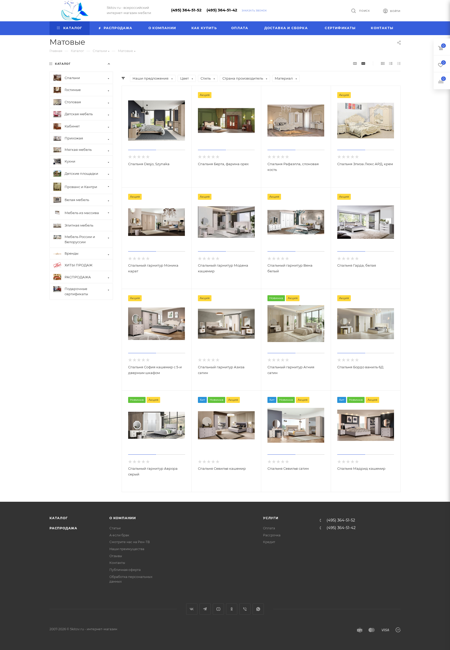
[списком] (390, 63)
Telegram (205, 609)
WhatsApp (258, 609)
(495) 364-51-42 (222, 10)
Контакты (117, 563)
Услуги (270, 518)
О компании (122, 518)
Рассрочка (271, 535)
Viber (245, 609)
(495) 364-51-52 (186, 10)
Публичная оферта (125, 570)
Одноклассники (231, 609)
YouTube (218, 609)
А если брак (119, 535)
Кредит (269, 542)
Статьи (115, 528)
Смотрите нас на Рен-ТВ (129, 542)
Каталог (58, 518)
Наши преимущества (126, 549)
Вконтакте (191, 609)
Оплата (269, 528)
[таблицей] (398, 63)
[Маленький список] (355, 63)
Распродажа (63, 528)
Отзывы (115, 556)
